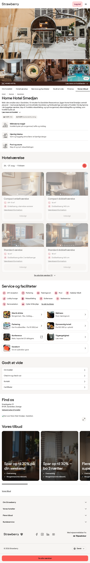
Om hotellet (7, 89)
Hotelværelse (22, 89)
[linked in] (48, 534)
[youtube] (53, 534)
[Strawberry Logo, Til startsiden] (10, 4)
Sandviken (20, 94)
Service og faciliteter (40, 89)
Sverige (11, 94)
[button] (23, 184)
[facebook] (36, 534)
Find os (70, 89)
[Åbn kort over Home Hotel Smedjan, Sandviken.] (84, 419)
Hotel (4, 94)
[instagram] (42, 534)
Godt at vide (58, 89)
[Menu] (85, 4)
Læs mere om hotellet (10, 112)
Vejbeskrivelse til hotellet (11, 410)
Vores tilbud (82, 89)
